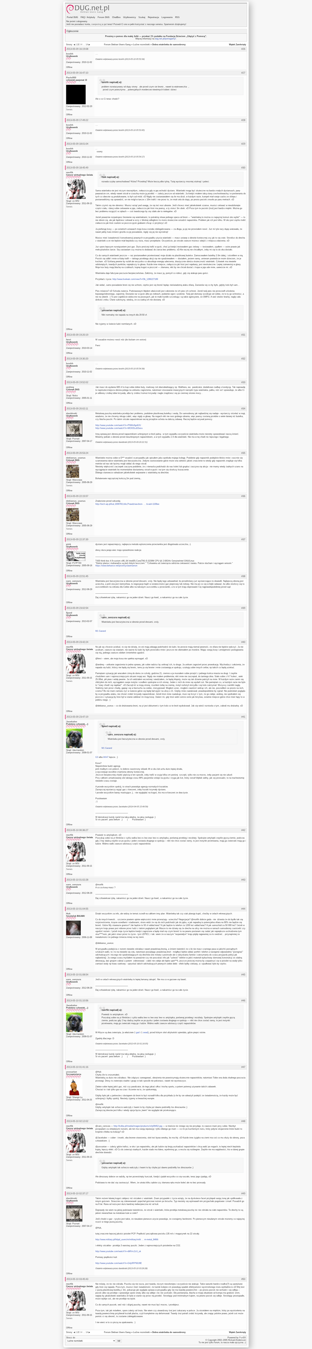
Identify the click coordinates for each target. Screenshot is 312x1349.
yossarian (71, 1071)
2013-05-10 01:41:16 (77, 1067)
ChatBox (116, 17)
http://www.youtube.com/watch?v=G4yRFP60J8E (118, 1263)
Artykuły (91, 17)
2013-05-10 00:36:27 (77, 830)
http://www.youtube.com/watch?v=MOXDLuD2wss (119, 428)
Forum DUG (104, 17)
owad (145, 1032)
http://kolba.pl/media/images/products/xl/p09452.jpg (138, 1126)
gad (137, 1032)
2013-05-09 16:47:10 (77, 72)
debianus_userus (75, 457)
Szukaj (141, 17)
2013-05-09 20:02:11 (77, 408)
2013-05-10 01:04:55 (77, 908)
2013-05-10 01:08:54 (77, 974)
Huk (68, 913)
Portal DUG (72, 17)
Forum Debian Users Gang (117, 44)
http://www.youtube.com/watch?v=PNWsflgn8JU (118, 425)
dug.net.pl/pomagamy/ (165, 38)
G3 (96, 757)
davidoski (71, 413)
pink (68, 544)
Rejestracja (153, 17)
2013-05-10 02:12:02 (77, 1121)
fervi (68, 339)
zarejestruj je (97, 24)
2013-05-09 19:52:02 (77, 382)
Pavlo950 (71, 77)
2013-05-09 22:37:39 (77, 539)
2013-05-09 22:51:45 (77, 576)
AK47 (105, 757)
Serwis (69, 109)
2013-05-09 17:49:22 (77, 120)
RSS (177, 17)
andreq (70, 387)
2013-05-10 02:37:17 (77, 1193)
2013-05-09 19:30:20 (77, 358)
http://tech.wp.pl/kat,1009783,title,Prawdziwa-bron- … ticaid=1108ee (127, 504)
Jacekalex (71, 721)
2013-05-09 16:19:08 (77, 49)
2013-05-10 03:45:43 (77, 1279)
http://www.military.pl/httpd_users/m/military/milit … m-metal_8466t (126, 1239)
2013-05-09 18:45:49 (77, 167)
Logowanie (167, 17)
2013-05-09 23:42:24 (77, 642)
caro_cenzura (73, 581)
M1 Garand (100, 631)
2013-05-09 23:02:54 (77, 608)
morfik (69, 172)
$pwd (69, 612)
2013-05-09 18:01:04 (77, 143)
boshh (69, 53)
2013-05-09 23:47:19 (77, 716)
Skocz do (70, 1337)
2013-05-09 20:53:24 (77, 453)
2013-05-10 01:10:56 (77, 1000)
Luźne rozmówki (141, 44)
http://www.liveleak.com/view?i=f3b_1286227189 (135, 279)
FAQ (83, 17)
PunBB (242, 1337)
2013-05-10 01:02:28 (77, 879)
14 (87, 44)
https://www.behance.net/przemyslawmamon (116, 565)
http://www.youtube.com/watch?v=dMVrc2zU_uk (118, 1251)
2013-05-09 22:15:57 (77, 496)
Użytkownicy (129, 17)
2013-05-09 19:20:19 (77, 334)
